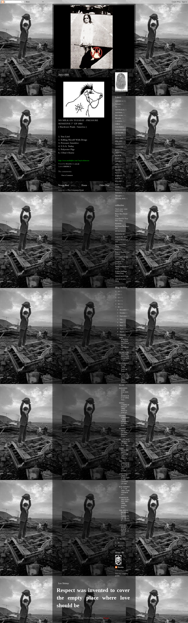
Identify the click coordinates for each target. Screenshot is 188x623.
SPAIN (117, 187)
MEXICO (118, 167)
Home (84, 185)
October (123, 313)
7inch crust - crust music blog (121, 210)
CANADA (118, 121)
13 (119, 294)
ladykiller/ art (120, 234)
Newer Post (63, 185)
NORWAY (118, 176)
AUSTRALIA (119, 110)
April (122, 329)
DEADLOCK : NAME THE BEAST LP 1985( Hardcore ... (124, 378)
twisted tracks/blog (121, 276)
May (121, 325)
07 (119, 546)
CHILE (117, 124)
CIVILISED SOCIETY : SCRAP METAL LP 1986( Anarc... (124, 530)
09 (119, 307)
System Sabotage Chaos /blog (121, 272)
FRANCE (118, 144)
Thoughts (118, 196)
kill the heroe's (120, 231)
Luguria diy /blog (121, 237)
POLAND (118, 181)
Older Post (104, 185)
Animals (118, 104)
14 (119, 291)
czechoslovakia (120, 130)
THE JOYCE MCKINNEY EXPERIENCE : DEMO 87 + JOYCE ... (124, 516)
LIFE (117, 164)
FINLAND (118, 141)
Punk (117, 184)
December (123, 310)
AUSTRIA (118, 113)
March (122, 332)
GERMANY (119, 147)
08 (119, 543)
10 (119, 304)
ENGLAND (119, 138)
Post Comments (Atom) (76, 190)
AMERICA (67, 166)
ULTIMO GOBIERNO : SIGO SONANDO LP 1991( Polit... (124, 420)
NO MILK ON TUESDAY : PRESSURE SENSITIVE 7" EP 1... (124, 356)
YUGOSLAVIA (120, 199)
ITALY (117, 158)
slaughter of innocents (119, 263)
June (121, 322)
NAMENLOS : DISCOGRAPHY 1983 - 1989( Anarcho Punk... (124, 502)
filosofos (121, 567)
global (117, 150)
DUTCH (118, 135)
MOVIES (118, 170)
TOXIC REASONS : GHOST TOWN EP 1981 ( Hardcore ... (124, 453)
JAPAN (117, 161)
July (121, 319)
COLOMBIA (119, 127)
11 (119, 301)
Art (116, 107)
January (122, 539)
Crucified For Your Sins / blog (121, 219)
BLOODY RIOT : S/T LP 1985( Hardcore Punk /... (124, 432)
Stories (117, 190)
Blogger (106, 618)
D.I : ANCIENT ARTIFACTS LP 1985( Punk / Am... (124, 442)
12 (119, 298)
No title (121, 385)
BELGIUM (119, 115)
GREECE (118, 153)
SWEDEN (118, 193)
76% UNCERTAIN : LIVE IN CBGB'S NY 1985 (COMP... (124, 466)
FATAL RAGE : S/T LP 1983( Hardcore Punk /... (124, 367)
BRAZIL (118, 118)
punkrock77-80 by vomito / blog (121, 258)
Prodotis (118, 249)
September (123, 316)
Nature (117, 173)
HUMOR (118, 156)
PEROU (117, 178)
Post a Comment (67, 175)
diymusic (118, 223)
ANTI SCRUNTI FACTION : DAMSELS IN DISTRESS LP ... (124, 343)
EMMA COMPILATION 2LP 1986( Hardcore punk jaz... (124, 408)
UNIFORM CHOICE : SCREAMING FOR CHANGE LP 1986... (124, 479)
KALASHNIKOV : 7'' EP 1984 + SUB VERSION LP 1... (124, 490)
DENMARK (119, 133)
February (123, 335)
